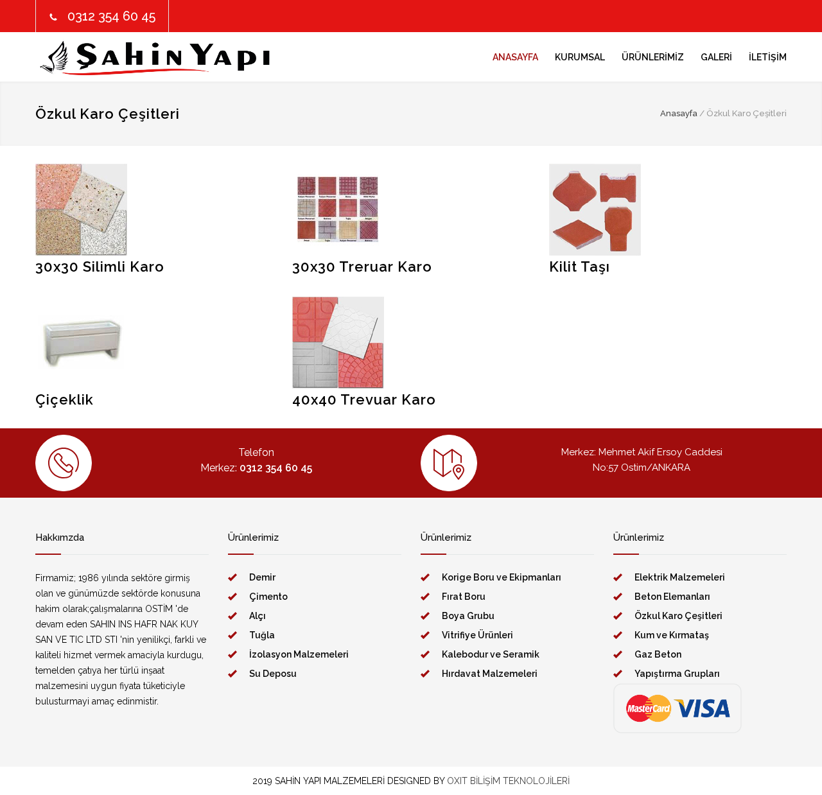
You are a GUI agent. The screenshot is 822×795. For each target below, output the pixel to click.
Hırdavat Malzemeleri (490, 673)
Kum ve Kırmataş (671, 635)
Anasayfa (678, 113)
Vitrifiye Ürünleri (477, 635)
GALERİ (716, 57)
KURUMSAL (580, 57)
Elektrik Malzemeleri (679, 577)
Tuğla (262, 635)
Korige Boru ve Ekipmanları (501, 577)
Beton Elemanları (672, 596)
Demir (262, 577)
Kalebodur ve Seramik (490, 654)
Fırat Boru (463, 596)
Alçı (257, 616)
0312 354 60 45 (111, 16)
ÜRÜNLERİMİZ (653, 57)
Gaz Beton (657, 654)
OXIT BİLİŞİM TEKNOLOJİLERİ (508, 781)
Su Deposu (273, 673)
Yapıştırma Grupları (677, 673)
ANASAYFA (515, 57)
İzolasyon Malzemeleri (299, 654)
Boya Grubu (468, 616)
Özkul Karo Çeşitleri (678, 616)
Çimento (268, 596)
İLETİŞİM (768, 57)
